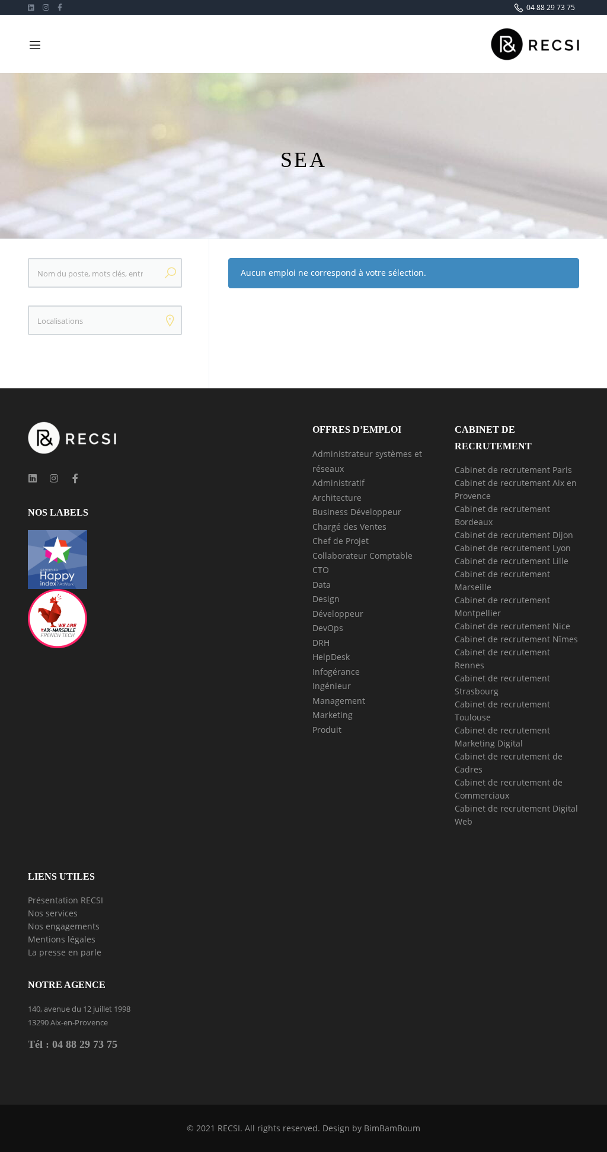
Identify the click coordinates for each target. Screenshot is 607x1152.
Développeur (337, 613)
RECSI (229, 1128)
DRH (321, 642)
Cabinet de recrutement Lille (511, 561)
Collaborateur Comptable (362, 555)
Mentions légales (61, 939)
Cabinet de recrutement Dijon (514, 534)
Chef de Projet (340, 540)
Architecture (337, 497)
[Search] (170, 273)
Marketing (332, 714)
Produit (326, 729)
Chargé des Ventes (349, 526)
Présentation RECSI (65, 900)
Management (338, 700)
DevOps (327, 627)
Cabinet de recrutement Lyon (513, 548)
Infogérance (336, 671)
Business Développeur (356, 511)
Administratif (338, 482)
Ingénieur (331, 685)
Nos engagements (64, 926)
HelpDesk (331, 656)
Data (321, 584)
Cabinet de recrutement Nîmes (516, 639)
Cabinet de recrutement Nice (512, 626)
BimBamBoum (392, 1128)
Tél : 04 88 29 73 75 (72, 1044)
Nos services (53, 913)
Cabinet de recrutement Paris (513, 469)
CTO (320, 569)
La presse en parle (64, 952)
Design (326, 598)
